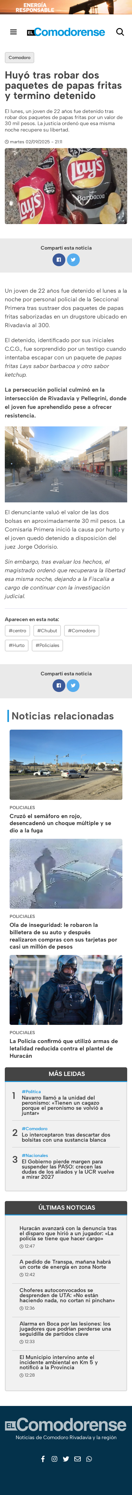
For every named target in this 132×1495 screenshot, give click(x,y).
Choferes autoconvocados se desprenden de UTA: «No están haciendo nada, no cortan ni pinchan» (67, 1295)
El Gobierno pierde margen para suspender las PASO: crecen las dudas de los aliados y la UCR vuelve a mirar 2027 (68, 1169)
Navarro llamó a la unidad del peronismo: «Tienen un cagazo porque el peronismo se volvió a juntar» (62, 1105)
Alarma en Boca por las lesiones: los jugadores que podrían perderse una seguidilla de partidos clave (65, 1328)
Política (33, 1091)
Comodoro (19, 57)
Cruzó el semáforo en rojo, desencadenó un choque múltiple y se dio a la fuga (60, 823)
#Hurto (17, 645)
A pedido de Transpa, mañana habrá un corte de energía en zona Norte (65, 1264)
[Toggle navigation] (13, 32)
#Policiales (47, 645)
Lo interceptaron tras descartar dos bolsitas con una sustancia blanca (66, 1137)
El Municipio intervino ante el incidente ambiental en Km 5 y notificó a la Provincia (59, 1362)
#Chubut (47, 631)
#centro (17, 631)
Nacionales (37, 1155)
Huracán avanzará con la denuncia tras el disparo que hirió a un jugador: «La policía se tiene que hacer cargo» (68, 1233)
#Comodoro (81, 631)
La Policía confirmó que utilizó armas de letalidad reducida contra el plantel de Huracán (64, 1048)
